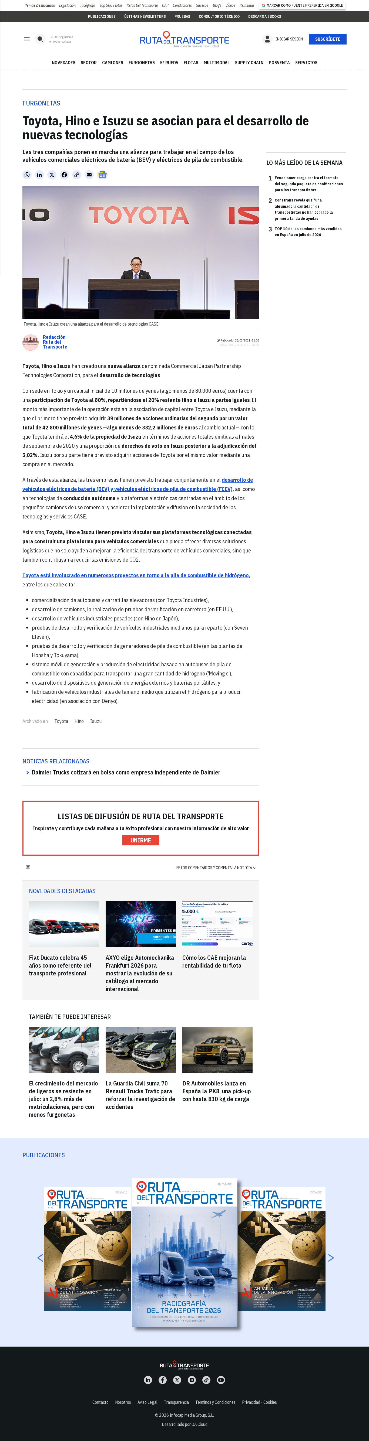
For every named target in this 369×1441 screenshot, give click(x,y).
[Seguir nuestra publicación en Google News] (102, 174)
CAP (165, 5)
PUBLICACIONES (102, 16)
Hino (79, 721)
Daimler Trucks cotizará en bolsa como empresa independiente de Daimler (126, 772)
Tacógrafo (87, 5)
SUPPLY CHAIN (249, 62)
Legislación (67, 5)
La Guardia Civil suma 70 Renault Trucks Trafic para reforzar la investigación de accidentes (140, 1095)
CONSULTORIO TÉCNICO (219, 16)
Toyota (61, 721)
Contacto (100, 1402)
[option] (184, 1252)
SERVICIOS (306, 62)
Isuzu (96, 721)
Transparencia (176, 1402)
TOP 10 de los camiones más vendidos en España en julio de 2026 (305, 231)
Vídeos (230, 5)
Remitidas (247, 5)
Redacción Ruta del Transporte (55, 342)
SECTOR (89, 62)
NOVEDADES (63, 62)
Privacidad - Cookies (259, 1402)
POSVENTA (279, 62)
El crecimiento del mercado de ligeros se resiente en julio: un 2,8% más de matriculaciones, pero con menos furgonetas (63, 1098)
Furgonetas (41, 103)
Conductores (182, 5)
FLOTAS (191, 62)
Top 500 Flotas (111, 5)
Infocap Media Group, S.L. (192, 1415)
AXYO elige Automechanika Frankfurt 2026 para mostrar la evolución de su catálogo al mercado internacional (140, 973)
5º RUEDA (169, 62)
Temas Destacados (40, 5)
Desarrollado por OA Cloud (184, 1424)
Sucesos (202, 5)
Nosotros (123, 1402)
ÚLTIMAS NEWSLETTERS (145, 16)
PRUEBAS (182, 16)
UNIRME (140, 840)
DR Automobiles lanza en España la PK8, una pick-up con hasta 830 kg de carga (216, 1091)
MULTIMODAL (217, 62)
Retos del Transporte (142, 5)
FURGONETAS (142, 62)
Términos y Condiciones (215, 1402)
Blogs (217, 5)
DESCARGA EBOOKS (264, 16)
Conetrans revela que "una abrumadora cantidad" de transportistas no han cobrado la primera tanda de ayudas (301, 209)
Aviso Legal (147, 1402)
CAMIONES (112, 62)
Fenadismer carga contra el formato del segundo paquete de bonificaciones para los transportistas (306, 183)
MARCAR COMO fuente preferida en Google (305, 5)
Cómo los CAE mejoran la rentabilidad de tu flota (214, 961)
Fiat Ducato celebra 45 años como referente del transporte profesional (60, 965)
